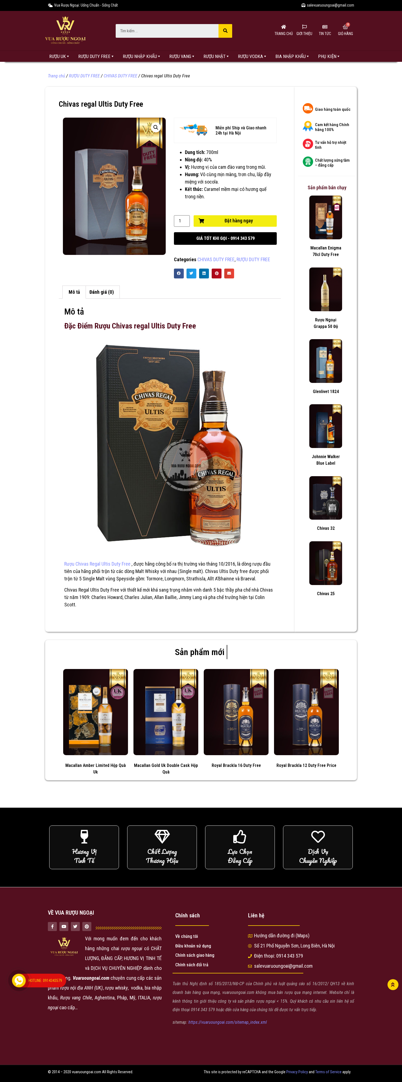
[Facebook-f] (52, 926)
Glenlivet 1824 (326, 391)
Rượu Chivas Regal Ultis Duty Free (97, 564)
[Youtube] (63, 926)
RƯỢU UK (57, 56)
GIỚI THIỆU (304, 33)
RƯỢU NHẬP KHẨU (140, 56)
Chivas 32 (326, 528)
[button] (225, 238)
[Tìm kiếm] (225, 31)
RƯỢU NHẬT (214, 56)
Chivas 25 (326, 593)
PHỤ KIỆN (327, 56)
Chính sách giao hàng (194, 955)
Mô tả (74, 292)
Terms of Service (328, 1072)
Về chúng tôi (186, 936)
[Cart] (345, 27)
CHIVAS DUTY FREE (120, 75)
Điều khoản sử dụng (193, 946)
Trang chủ (56, 75)
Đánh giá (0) (101, 292)
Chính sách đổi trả (191, 964)
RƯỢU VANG (180, 56)
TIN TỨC (325, 33)
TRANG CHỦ (284, 33)
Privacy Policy (297, 1072)
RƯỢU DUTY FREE (94, 56)
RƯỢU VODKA (250, 56)
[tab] (74, 292)
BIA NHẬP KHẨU (290, 56)
